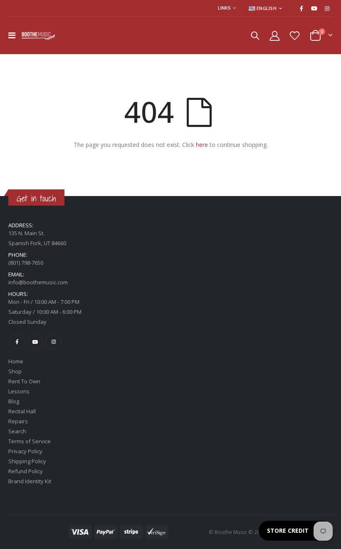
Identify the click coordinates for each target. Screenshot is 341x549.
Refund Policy (25, 471)
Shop (15, 371)
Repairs (18, 421)
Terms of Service (29, 441)
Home (15, 361)
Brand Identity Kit (29, 481)
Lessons (19, 391)
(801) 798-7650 (25, 262)
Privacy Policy (25, 451)
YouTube (35, 341)
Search (17, 431)
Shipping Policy (27, 461)
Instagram (53, 341)
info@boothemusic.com (38, 282)
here (202, 145)
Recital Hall (22, 411)
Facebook (17, 341)
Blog (13, 401)
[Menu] (11, 35)
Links (224, 8)
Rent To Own (24, 381)
